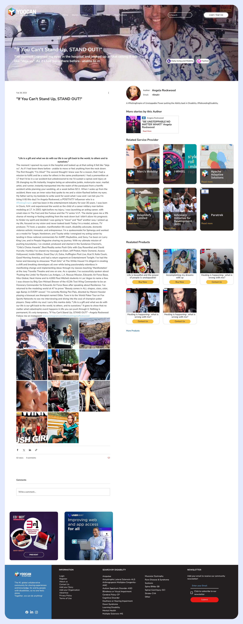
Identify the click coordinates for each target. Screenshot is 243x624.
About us (63, 581)
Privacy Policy (65, 595)
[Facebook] (27, 612)
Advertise (63, 592)
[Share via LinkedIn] (30, 450)
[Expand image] (31, 333)
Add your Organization (69, 590)
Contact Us (64, 584)
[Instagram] (36, 612)
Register (63, 578)
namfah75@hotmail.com (163, 94)
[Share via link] (36, 450)
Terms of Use (65, 598)
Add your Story (66, 587)
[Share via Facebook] (17, 450)
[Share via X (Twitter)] (24, 450)
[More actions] (108, 92)
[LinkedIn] (32, 612)
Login (61, 576)
